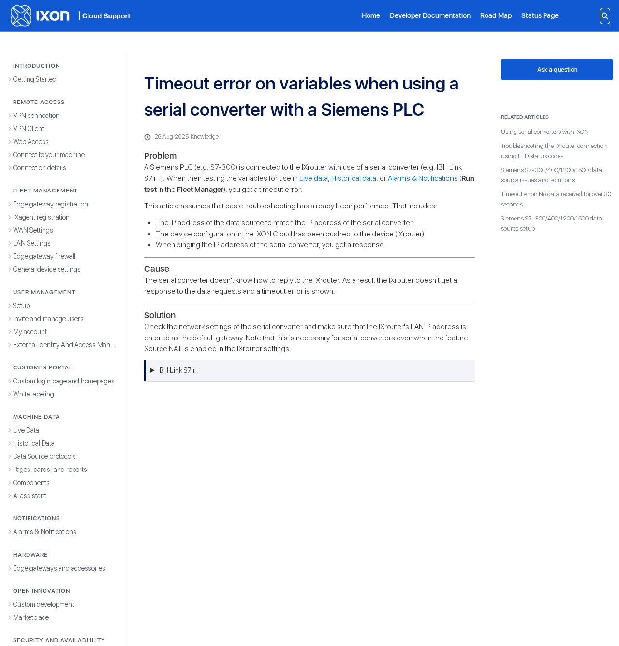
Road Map (496, 15)
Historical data (353, 178)
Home (371, 15)
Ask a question (557, 69)
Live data (313, 178)
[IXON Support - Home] (70, 16)
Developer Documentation (430, 15)
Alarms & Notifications (423, 178)
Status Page (540, 15)
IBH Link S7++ (179, 370)
